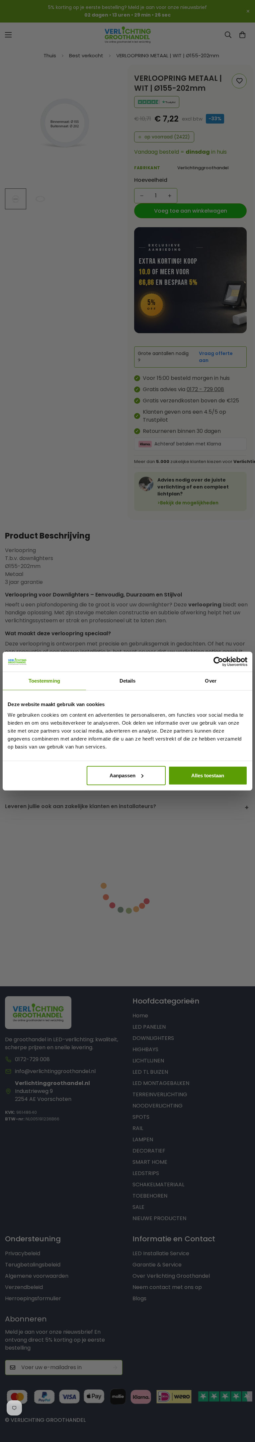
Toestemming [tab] (44, 681)
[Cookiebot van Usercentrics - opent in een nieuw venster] (218, 662)
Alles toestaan (207, 775)
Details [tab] (128, 681)
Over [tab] (210, 681)
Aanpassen (122, 775)
